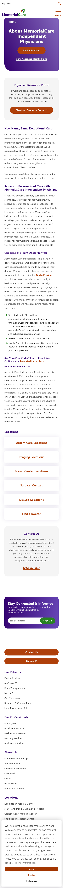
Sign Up (47, 620)
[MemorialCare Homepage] (14, 12)
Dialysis (31, 499)
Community (15, 768)
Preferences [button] (28, 862)
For (12, 672)
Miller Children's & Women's (24, 808)
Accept (31, 869)
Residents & (15, 733)
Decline (31, 875)
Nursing (13, 738)
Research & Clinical (17, 703)
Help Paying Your (15, 708)
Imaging (31, 457)
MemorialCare (14, 788)
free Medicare (32, 361)
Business (14, 743)
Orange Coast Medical (20, 813)
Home (12, 21)
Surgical (31, 485)
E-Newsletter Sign (16, 758)
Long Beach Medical (19, 803)
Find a (44, 275)
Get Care (12, 698)
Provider (14, 728)
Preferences (31, 881)
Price (14, 688)
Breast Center (31, 471)
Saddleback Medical (19, 818)
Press (10, 783)
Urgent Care (31, 443)
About (10, 752)
